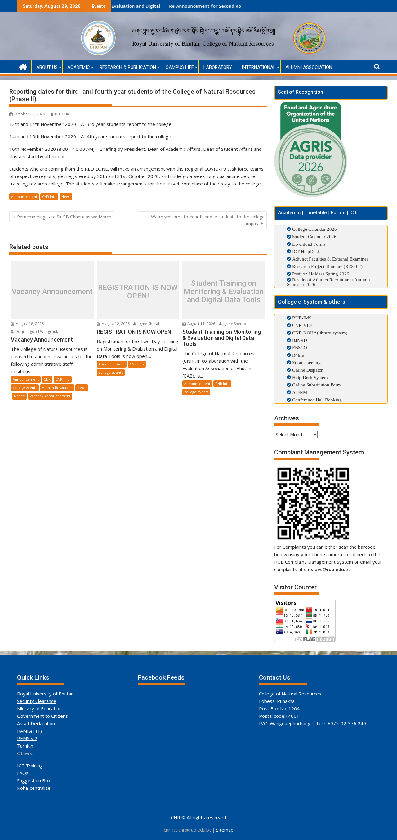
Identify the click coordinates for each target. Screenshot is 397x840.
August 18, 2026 (29, 323)
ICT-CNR (62, 114)
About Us (47, 67)
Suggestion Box (34, 780)
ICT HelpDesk (306, 251)
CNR (47, 379)
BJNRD (299, 340)
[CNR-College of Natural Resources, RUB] (23, 66)
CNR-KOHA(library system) (319, 332)
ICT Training (30, 765)
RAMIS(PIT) (29, 731)
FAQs (23, 773)
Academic (78, 67)
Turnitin (25, 746)
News (65, 196)
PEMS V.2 (27, 738)
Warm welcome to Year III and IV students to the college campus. (208, 220)
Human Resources (57, 387)
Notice (19, 396)
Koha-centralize (34, 788)
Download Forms (309, 244)
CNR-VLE (301, 325)
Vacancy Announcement (52, 292)
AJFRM (299, 392)
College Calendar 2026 (314, 229)
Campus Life (180, 67)
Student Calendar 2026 (314, 236)
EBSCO (299, 347)
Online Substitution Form (316, 384)
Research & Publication (128, 67)
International (259, 67)
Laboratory (217, 67)
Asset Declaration (36, 723)
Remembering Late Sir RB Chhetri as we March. (64, 217)
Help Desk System (309, 377)
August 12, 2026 (115, 323)
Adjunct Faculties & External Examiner (330, 259)
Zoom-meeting (306, 362)
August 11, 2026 (200, 323)
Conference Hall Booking (316, 399)
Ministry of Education (39, 708)
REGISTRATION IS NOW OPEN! (138, 292)
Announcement (24, 196)
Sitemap (225, 830)
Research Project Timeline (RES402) (327, 266)
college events (25, 387)
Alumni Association (308, 67)
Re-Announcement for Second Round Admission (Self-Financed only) (216, 6)
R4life (297, 355)
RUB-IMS (301, 317)
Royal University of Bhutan (45, 693)
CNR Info (49, 196)
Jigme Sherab (149, 323)
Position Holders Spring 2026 (320, 273)
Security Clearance (36, 701)
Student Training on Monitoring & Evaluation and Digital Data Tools (224, 291)
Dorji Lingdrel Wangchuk (36, 331)
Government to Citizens (42, 716)
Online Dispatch (307, 370)
